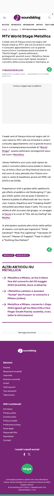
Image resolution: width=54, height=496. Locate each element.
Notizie (5, 25)
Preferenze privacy (12, 425)
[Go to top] (49, 487)
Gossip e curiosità (11, 379)
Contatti (7, 440)
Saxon (7, 214)
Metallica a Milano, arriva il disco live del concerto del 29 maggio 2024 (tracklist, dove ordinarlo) (28, 281)
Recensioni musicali (12, 371)
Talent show (9, 395)
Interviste (16, 25)
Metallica (14, 29)
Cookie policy (9, 417)
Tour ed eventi (9, 391)
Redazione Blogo (13, 70)
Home (4, 29)
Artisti (39, 25)
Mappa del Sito (10, 432)
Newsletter (8, 436)
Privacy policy (9, 413)
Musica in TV (22, 255)
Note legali (8, 428)
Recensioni (28, 25)
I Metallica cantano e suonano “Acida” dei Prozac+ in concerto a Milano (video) (28, 295)
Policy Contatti (10, 421)
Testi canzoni (9, 387)
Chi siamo (7, 409)
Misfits (6, 217)
